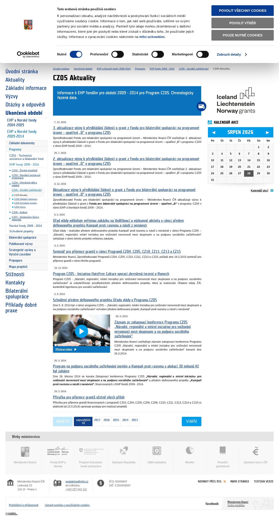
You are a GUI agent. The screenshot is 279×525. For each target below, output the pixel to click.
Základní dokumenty (22, 143)
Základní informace (26, 88)
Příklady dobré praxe (21, 307)
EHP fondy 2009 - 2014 (24, 164)
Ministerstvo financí (25, 462)
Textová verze (264, 481)
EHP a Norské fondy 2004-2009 (21, 123)
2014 (124, 420)
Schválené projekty (21, 231)
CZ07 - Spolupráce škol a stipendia (25, 218)
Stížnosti (14, 274)
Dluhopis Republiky (124, 462)
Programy (15, 149)
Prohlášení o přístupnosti (23, 505)
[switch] (117, 54)
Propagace (15, 260)
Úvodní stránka (21, 71)
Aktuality (15, 79)
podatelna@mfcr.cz (77, 481)
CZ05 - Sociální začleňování (27, 190)
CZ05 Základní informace (25, 199)
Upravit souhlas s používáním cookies (67, 505)
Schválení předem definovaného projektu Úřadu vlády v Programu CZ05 (105, 300)
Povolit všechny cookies (242, 10)
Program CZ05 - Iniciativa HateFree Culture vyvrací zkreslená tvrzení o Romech (111, 274)
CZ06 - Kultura (19, 212)
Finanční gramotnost (222, 464)
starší (191, 421)
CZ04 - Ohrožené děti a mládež (24, 184)
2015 (115, 420)
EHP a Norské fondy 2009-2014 (21, 134)
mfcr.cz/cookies (152, 37)
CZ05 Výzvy (20, 207)
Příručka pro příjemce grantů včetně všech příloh (88, 397)
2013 (134, 420)
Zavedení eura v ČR (255, 462)
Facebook (212, 503)
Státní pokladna (157, 462)
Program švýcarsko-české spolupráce (91, 464)
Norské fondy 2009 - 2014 (25, 225)
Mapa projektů (18, 266)
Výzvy (11, 96)
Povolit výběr (242, 23)
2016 (106, 420)
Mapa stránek (239, 481)
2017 (97, 420)
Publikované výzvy (21, 244)
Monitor (189, 462)
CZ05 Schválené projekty (25, 203)
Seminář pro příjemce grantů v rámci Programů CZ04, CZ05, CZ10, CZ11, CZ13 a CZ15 (117, 251)
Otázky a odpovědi (25, 104)
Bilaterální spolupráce (22, 237)
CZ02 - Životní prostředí (24, 170)
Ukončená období (23, 113)
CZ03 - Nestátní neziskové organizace (26, 176)
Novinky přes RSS (209, 481)
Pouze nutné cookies (242, 35)
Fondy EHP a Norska (58, 464)
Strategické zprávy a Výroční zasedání (22, 252)
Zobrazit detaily (229, 54)
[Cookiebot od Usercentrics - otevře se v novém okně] (28, 54)
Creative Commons (11, 514)
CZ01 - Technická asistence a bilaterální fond (26, 157)
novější (63, 421)
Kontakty (15, 282)
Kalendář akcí (259, 190)
